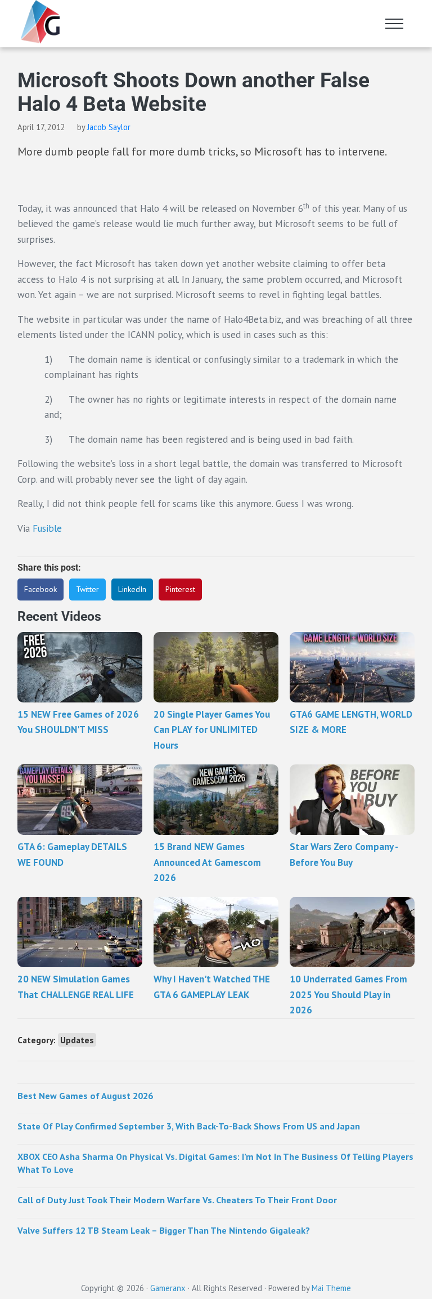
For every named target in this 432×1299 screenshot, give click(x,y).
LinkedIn (132, 589)
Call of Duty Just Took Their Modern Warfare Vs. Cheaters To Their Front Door (177, 1199)
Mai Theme (331, 1288)
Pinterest (180, 589)
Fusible (47, 528)
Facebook (40, 589)
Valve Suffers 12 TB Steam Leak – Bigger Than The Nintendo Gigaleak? (163, 1230)
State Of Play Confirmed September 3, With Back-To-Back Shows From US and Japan (188, 1126)
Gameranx (168, 1288)
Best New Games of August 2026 (85, 1095)
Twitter (87, 589)
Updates (77, 1040)
